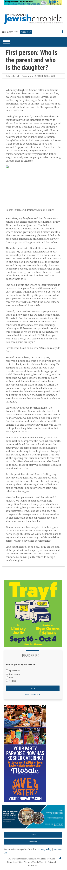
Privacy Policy (45, 849)
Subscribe (33, 841)
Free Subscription (10, 32)
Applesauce (14, 670)
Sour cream (14, 674)
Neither (12, 681)
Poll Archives (32, 694)
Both (11, 677)
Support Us (26, 32)
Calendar (33, 834)
